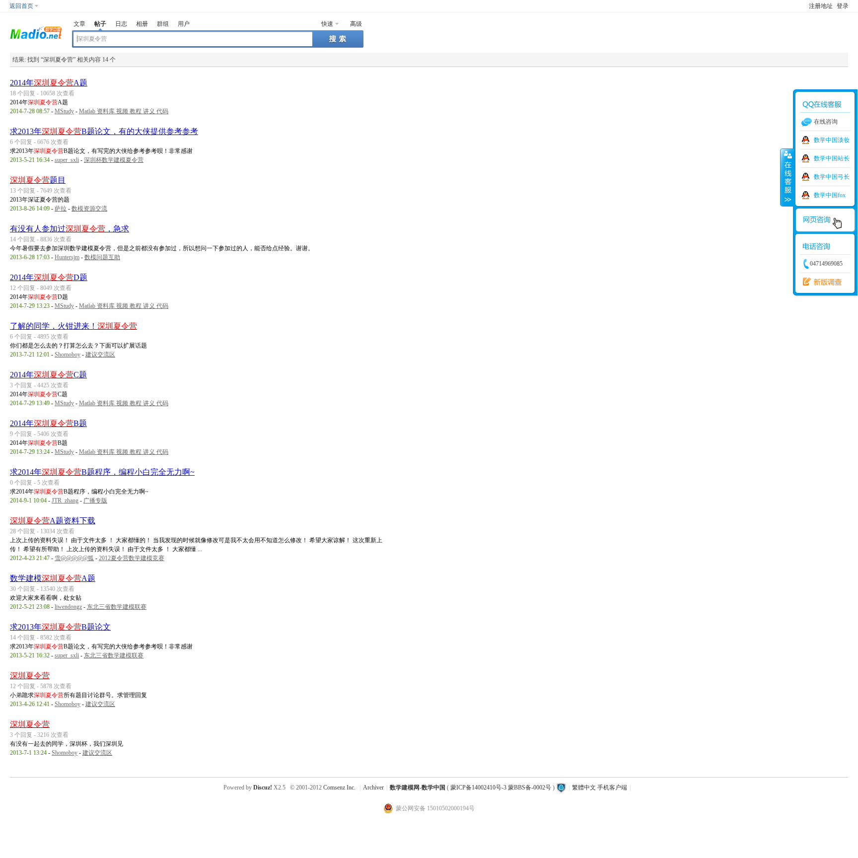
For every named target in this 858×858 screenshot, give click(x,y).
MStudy (64, 111)
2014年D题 (48, 277)
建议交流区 (100, 354)
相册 (142, 23)
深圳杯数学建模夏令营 (113, 159)
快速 (327, 23)
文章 (79, 23)
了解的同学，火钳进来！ (73, 326)
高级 (356, 23)
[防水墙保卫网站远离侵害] (561, 787)
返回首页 (21, 5)
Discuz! (262, 787)
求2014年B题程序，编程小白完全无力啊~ (102, 472)
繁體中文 (584, 787)
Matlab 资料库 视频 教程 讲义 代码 (123, 111)
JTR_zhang (65, 500)
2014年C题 (48, 374)
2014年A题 (48, 82)
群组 (163, 23)
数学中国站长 (832, 158)
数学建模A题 (52, 578)
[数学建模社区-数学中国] (36, 31)
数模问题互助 (102, 257)
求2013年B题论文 (60, 627)
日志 (121, 23)
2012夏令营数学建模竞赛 (131, 558)
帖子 (100, 23)
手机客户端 (612, 787)
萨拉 (61, 208)
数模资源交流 (89, 208)
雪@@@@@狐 (74, 558)
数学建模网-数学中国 (417, 787)
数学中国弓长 (832, 176)
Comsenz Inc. (339, 787)
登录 (843, 5)
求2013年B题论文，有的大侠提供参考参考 (104, 131)
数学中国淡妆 (832, 140)
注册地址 (821, 5)
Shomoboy (67, 354)
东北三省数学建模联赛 (116, 606)
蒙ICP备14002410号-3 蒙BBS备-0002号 (500, 787)
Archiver (373, 787)
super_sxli (67, 159)
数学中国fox (830, 195)
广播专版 (95, 500)
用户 (184, 23)
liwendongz (68, 606)
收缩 (787, 177)
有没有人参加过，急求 (69, 228)
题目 (38, 180)
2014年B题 (48, 423)
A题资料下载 (52, 520)
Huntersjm (67, 257)
